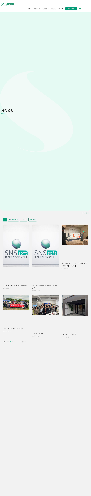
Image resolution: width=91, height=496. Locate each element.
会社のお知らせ (13, 220)
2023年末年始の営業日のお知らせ (15, 285)
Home (82, 213)
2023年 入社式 (38, 333)
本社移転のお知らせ (69, 334)
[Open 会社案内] (39, 9)
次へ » (24, 342)
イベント (23, 220)
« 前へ (4, 342)
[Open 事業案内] (48, 9)
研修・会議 (33, 220)
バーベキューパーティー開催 (13, 328)
